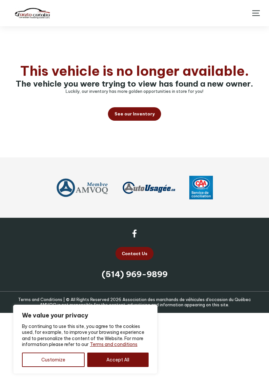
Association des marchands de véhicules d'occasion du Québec (186, 299)
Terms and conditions (113, 344)
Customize (53, 360)
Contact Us (134, 253)
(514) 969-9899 (135, 274)
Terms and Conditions (40, 299)
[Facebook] (134, 233)
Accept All (117, 360)
